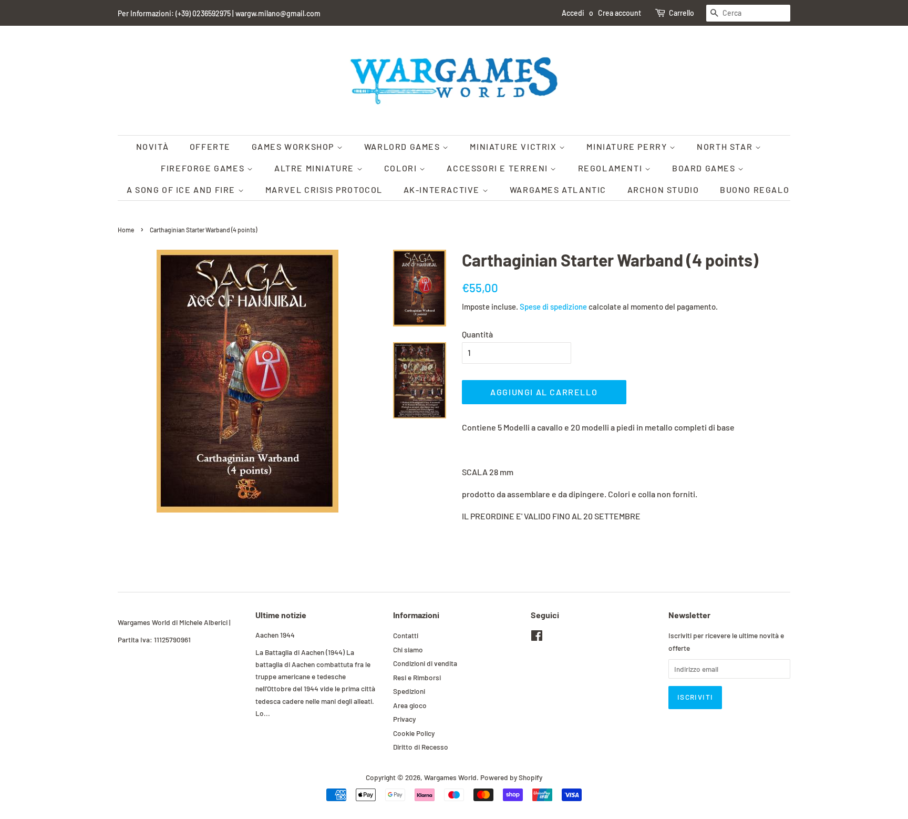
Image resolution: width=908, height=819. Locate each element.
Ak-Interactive (443, 189)
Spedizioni (409, 691)
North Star (726, 146)
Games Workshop (294, 146)
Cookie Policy (414, 733)
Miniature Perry (627, 146)
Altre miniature (315, 168)
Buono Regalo (754, 189)
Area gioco (410, 705)
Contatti (405, 635)
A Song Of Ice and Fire (182, 189)
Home (126, 229)
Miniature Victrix (514, 146)
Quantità (477, 334)
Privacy (404, 718)
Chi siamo (408, 649)
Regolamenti (611, 168)
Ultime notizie (280, 615)
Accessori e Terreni (498, 168)
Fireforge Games (204, 168)
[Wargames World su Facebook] (537, 637)
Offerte (210, 146)
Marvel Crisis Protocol (324, 189)
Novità (152, 146)
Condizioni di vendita (425, 663)
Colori (401, 168)
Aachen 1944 (275, 634)
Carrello (681, 12)
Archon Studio (663, 189)
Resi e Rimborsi (417, 677)
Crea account (619, 12)
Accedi (573, 12)
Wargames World (450, 777)
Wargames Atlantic (558, 189)
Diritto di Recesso (420, 746)
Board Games (705, 168)
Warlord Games (403, 146)
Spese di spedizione (553, 306)
